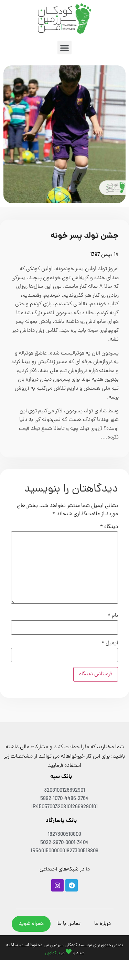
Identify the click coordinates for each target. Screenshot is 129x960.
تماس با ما (68, 924)
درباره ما (102, 924)
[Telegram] (71, 885)
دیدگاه (109, 527)
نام (113, 616)
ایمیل (109, 643)
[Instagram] (57, 885)
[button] (64, 48)
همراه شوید (31, 924)
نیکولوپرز (52, 953)
